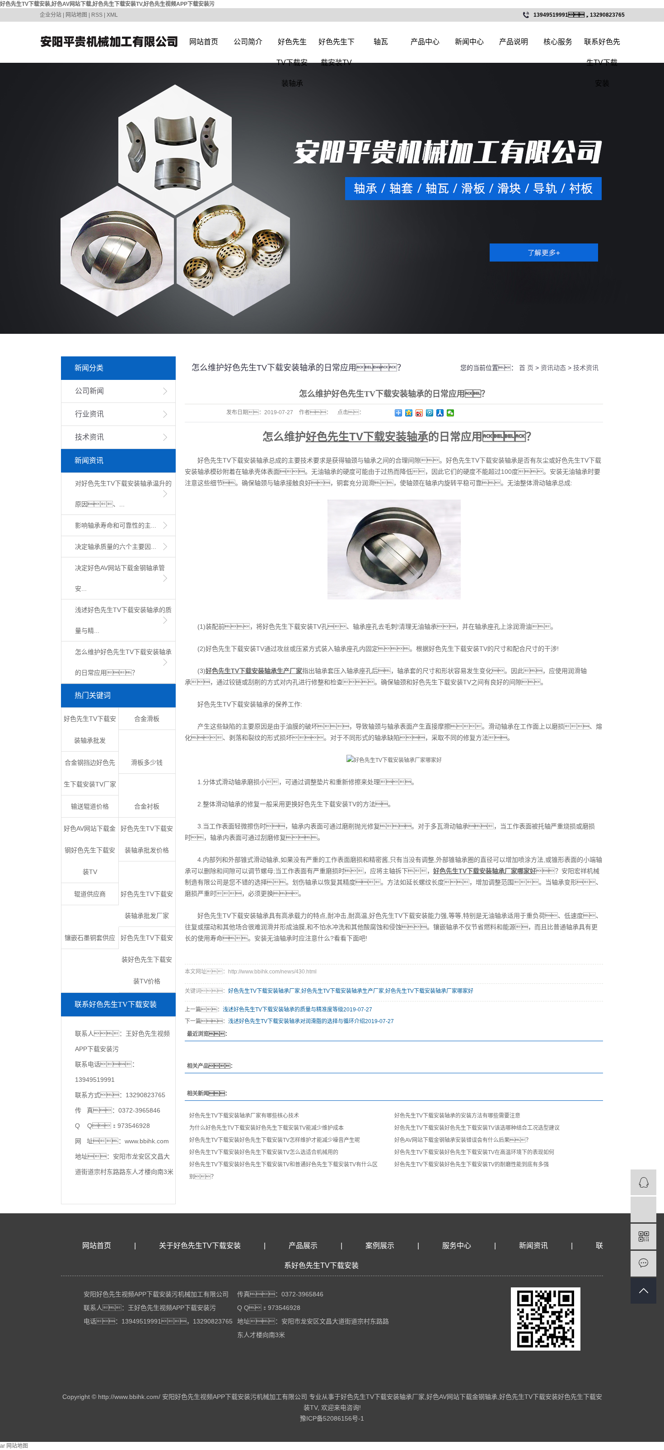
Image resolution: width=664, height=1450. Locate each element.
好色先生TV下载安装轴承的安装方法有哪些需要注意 (457, 1116)
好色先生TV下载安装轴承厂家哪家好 (429, 991)
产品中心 (425, 42)
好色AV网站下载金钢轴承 (461, 1396)
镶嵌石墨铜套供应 (90, 937)
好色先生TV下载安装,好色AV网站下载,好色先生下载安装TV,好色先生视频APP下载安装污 (107, 4)
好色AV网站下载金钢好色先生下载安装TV (90, 850)
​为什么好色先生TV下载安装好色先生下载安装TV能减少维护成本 (266, 1128)
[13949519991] (643, 1209)
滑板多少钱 (147, 762)
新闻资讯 (534, 1245)
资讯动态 (553, 367)
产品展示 (303, 1245)
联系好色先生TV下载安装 (602, 45)
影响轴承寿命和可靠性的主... (115, 525)
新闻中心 (469, 42)
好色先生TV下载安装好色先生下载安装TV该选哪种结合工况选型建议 (477, 1128)
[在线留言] (643, 1264)
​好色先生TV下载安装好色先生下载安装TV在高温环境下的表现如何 (474, 1152)
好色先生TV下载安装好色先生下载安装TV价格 (147, 959)
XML (112, 15)
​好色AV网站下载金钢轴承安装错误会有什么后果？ (462, 1140)
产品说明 (513, 42)
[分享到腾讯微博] (430, 412)
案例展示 (379, 1245)
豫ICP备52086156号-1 (332, 1418)
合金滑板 (146, 718)
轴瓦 (381, 42)
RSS (97, 15)
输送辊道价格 (90, 806)
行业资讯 (89, 414)
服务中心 (456, 1245)
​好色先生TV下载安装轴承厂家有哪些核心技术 (244, 1116)
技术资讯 (89, 437)
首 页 (526, 367)
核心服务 (557, 42)
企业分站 (50, 15)
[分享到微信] (450, 412)
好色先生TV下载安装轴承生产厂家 (342, 991)
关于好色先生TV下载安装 (200, 1245)
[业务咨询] (643, 1182)
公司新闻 (89, 391)
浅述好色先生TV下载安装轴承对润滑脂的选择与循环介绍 (296, 1021)
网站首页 (203, 42)
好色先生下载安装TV (336, 45)
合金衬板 (146, 806)
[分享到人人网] (440, 412)
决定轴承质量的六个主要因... (115, 546)
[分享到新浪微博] (419, 412)
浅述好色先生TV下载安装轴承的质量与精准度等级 (283, 1009)
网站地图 (76, 15)
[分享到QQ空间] (409, 412)
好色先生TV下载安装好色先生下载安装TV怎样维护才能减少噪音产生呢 (274, 1140)
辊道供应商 (90, 894)
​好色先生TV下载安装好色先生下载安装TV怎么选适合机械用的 (263, 1152)
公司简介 (248, 42)
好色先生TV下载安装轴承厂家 (264, 991)
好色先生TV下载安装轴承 (292, 45)
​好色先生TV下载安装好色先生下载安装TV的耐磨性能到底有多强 (471, 1164)
